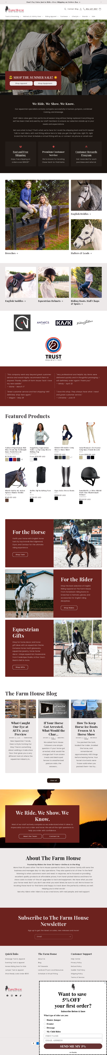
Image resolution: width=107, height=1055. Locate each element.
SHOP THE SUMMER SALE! (33, 77)
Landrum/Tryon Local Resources (50, 970)
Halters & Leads (80, 253)
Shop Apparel (21, 83)
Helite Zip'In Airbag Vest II (40, 492)
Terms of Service (77, 977)
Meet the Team (30, 836)
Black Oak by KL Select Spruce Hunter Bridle (15, 492)
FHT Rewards (43, 966)
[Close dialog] (105, 983)
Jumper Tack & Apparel (14, 970)
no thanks (73, 1052)
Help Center (75, 959)
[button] (13, 16)
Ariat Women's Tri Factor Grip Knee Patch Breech (90, 449)
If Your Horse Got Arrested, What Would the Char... (53, 728)
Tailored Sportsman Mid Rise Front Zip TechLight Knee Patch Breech (15, 450)
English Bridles (80, 213)
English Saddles (14, 301)
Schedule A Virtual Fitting (48, 974)
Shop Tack (20, 554)
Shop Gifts (20, 667)
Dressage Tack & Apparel (15, 959)
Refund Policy (76, 966)
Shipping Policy (77, 974)
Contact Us (54, 836)
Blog (76, 9)
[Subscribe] (70, 936)
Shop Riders (69, 608)
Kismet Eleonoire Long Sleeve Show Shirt (64, 449)
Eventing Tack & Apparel (14, 963)
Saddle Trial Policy (78, 970)
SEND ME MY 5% (73, 1046)
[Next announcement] (101, 2)
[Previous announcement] (6, 2)
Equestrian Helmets (49, 301)
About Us (41, 959)
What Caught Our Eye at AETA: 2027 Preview (20, 728)
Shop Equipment (45, 83)
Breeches (10, 253)
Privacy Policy (76, 963)
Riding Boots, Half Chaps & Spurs (85, 302)
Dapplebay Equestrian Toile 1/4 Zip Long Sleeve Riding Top (40, 450)
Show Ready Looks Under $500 (17, 974)
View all (53, 780)
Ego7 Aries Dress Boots (64, 491)
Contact (71, 9)
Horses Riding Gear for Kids (15, 966)
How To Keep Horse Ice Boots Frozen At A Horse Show (86, 728)
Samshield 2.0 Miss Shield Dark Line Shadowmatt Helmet (90, 493)
